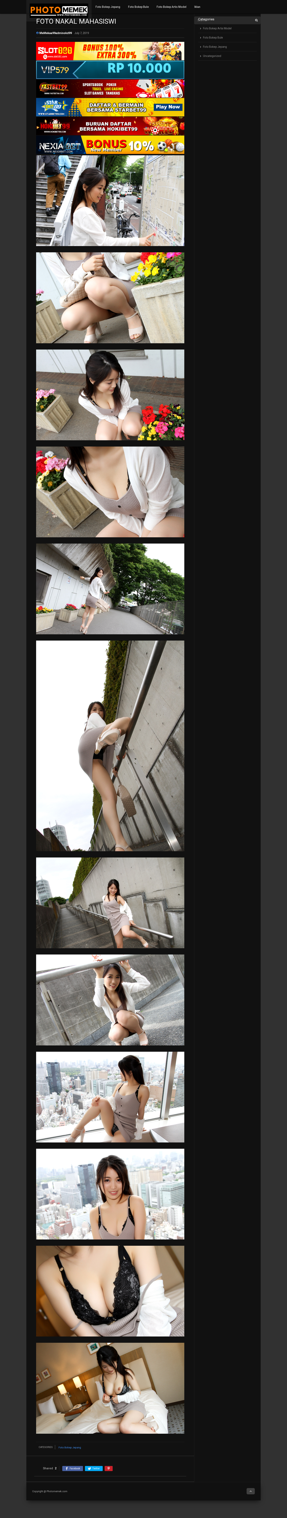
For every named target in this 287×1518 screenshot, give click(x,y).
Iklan (197, 6)
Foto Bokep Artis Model (171, 6)
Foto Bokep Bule (138, 6)
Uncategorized (212, 56)
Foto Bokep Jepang (107, 6)
